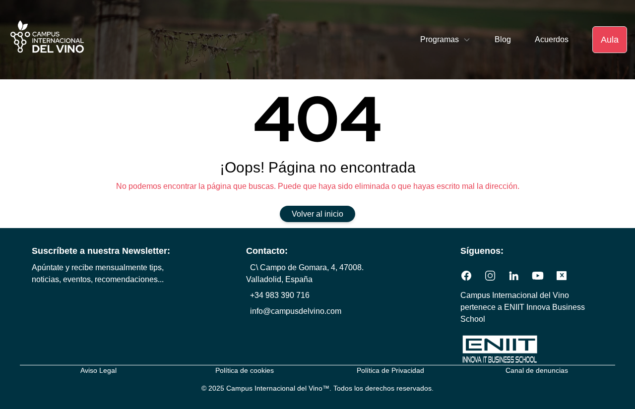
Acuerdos (552, 39)
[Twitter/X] (562, 276)
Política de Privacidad (390, 370)
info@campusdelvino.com (295, 311)
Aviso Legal (98, 370)
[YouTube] (538, 276)
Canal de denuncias (537, 370)
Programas (439, 39)
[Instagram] (490, 276)
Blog (503, 39)
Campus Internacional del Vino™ (277, 388)
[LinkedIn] (514, 276)
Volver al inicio (317, 214)
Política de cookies (244, 370)
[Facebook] (466, 276)
